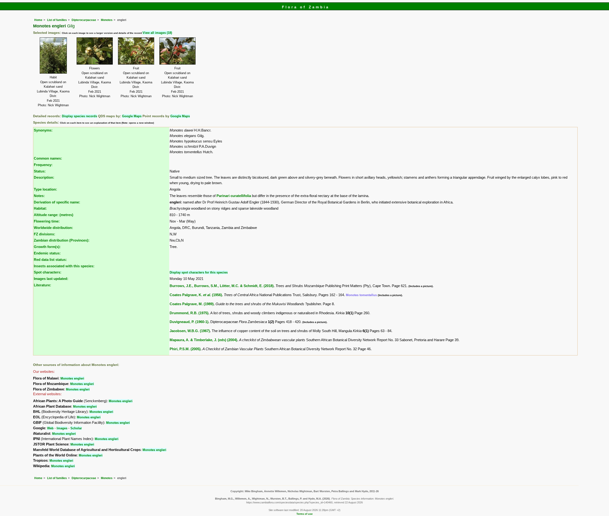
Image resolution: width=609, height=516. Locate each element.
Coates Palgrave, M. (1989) (192, 304)
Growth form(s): (47, 247)
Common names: (48, 158)
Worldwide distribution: (53, 228)
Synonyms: (43, 130)
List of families (57, 20)
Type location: (45, 189)
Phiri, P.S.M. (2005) (185, 349)
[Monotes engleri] (53, 55)
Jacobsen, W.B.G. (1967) (190, 331)
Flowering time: (47, 221)
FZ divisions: (44, 234)
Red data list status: (50, 260)
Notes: (39, 196)
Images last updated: (51, 279)
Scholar (76, 428)
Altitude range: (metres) (53, 215)
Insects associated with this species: (64, 266)
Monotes (107, 20)
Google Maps (132, 116)
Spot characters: (47, 272)
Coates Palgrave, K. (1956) (196, 295)
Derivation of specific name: (57, 202)
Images (62, 428)
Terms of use (304, 513)
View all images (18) (157, 33)
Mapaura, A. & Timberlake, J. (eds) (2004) (203, 340)
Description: (44, 177)
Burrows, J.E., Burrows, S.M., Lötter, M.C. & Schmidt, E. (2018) (222, 286)
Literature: (42, 285)
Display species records (79, 116)
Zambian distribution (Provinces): (61, 240)
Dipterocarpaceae (84, 20)
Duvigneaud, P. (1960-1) (189, 322)
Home (38, 20)
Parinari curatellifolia (233, 196)
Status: (40, 171)
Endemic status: (47, 253)
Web (50, 428)
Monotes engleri (72, 378)
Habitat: (40, 208)
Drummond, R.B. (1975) (189, 313)
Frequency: (43, 165)
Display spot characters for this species (199, 272)
